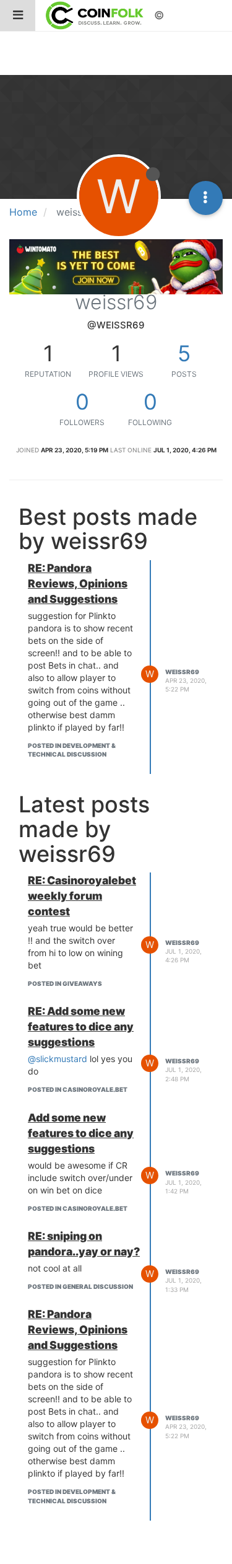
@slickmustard (57, 1058)
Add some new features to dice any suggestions (81, 1133)
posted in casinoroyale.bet (77, 1089)
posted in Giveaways (65, 983)
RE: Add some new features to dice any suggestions (81, 1026)
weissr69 (182, 671)
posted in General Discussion (80, 1286)
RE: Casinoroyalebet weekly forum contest (82, 896)
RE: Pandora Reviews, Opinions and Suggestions (77, 583)
